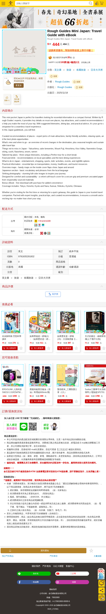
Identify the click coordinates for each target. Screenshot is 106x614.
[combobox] (52, 3)
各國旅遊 (81, 70)
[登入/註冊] (97, 3)
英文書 (57, 70)
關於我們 (36, 566)
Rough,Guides (62, 81)
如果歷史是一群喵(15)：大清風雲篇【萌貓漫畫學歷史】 (67, 339)
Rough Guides (64, 87)
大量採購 (97, 556)
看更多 (19, 85)
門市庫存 (54, 556)
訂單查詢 (62, 449)
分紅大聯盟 (58, 566)
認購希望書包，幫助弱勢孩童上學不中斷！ (71, 50)
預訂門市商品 (8, 556)
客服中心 (70, 566)
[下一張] (104, 332)
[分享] (101, 590)
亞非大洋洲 (97, 70)
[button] (3, 3)
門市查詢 (47, 566)
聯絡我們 (53, 589)
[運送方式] (101, 597)
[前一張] (2, 332)
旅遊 (69, 70)
